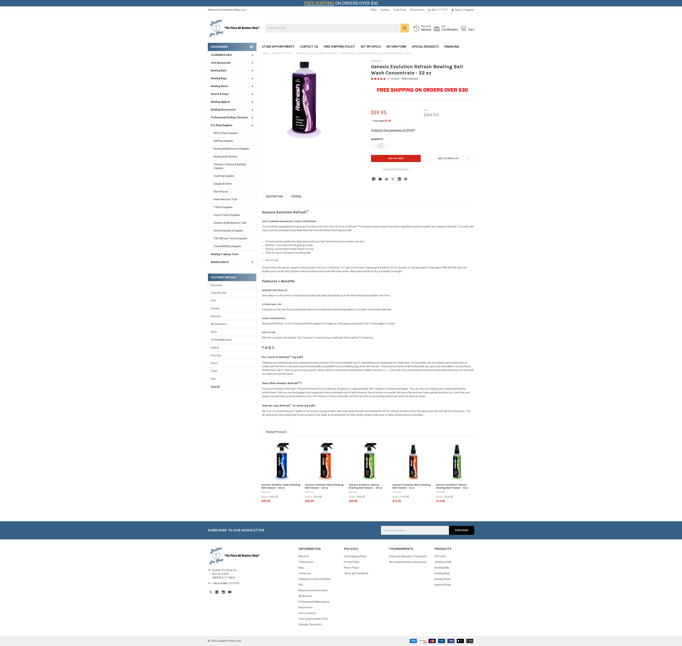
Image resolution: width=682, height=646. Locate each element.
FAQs (374, 9)
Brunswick (216, 285)
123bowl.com (306, 562)
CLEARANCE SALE (221, 54)
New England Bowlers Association (408, 562)
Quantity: (377, 139)
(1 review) (393, 78)
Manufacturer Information (313, 590)
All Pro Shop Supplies (225, 133)
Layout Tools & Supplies (227, 215)
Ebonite (215, 308)
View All (215, 386)
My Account (305, 596)
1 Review (295, 196)
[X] (393, 179)
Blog (301, 567)
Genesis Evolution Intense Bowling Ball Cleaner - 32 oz (365, 486)
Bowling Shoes (219, 86)
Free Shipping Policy (339, 46)
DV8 (213, 300)
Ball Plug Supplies (223, 140)
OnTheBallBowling (221, 339)
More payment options (396, 169)
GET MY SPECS (371, 46)
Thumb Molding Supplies (227, 246)
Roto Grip (216, 355)
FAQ (301, 584)
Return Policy (351, 567)
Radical (215, 347)
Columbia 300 (218, 292)
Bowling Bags (219, 78)
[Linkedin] (399, 179)
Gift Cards (440, 556)
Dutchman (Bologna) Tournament (408, 556)
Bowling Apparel (220, 101)
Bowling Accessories (223, 109)
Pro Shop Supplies (221, 125)
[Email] (380, 179)
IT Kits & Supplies (223, 207)
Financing (451, 46)
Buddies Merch (220, 262)
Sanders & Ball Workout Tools (230, 222)
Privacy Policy (351, 562)
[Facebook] (374, 179)
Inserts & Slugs (220, 94)
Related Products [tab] (276, 431)
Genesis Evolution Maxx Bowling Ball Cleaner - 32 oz (324, 486)
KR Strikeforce (219, 324)
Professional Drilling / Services (229, 117)
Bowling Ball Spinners (226, 156)
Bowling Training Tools (224, 254)
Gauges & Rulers (223, 183)
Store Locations (307, 613)
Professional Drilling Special (314, 601)
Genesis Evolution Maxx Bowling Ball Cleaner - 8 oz (412, 486)
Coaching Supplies (224, 175)
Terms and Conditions (356, 573)
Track (214, 371)
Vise (213, 378)
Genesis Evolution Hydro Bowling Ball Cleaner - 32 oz (280, 486)
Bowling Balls (219, 70)
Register (469, 9)
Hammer (216, 316)
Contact (384, 9)
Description (274, 196)
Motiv (214, 331)
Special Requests (425, 46)
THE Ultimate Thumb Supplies (230, 238)
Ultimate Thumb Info (310, 624)
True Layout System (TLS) (313, 618)
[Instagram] (223, 592)
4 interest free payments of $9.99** (393, 130)
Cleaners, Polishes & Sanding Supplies (230, 166)
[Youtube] (229, 592)
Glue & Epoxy (221, 191)
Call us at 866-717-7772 (225, 583)
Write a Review (410, 78)
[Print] (386, 179)
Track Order (399, 9)
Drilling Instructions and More (315, 579)
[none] (302, 100)
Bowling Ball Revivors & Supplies (232, 148)
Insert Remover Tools (225, 199)
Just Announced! (221, 62)
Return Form (417, 9)
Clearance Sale (443, 562)
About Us (304, 556)
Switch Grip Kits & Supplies (228, 230)
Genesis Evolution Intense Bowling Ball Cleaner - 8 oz (452, 486)
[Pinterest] (405, 179)
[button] (448, 158)
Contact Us (309, 46)
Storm (214, 363)
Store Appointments (278, 46)
